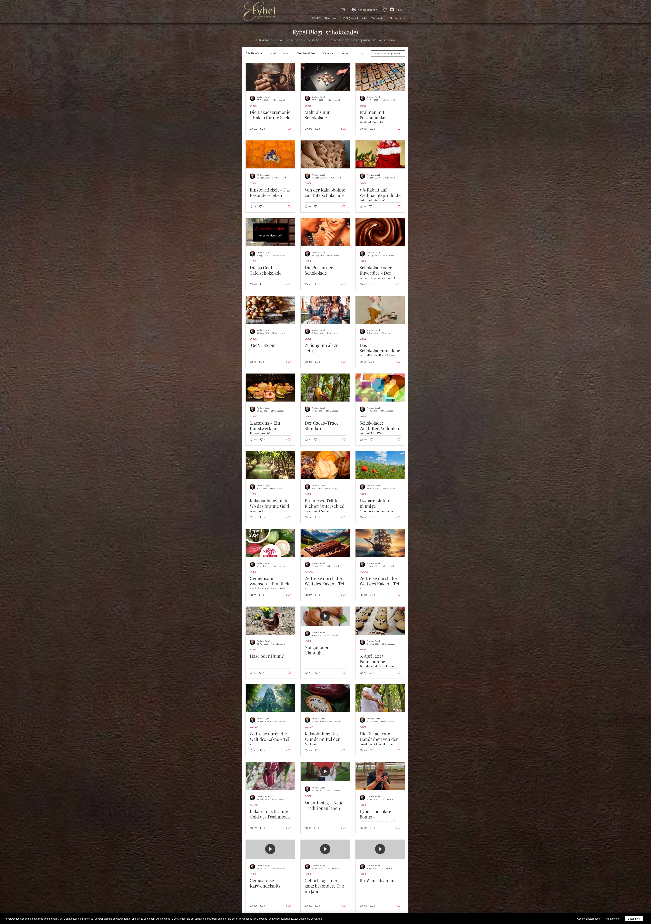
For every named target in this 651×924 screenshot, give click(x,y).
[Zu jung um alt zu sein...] (325, 310)
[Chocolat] (325, 232)
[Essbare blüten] (380, 465)
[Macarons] (270, 388)
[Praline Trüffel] (325, 465)
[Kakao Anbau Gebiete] (270, 465)
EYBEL (253, 105)
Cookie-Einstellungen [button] (588, 918)
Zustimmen (634, 918)
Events (344, 53)
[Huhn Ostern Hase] (270, 621)
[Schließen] (647, 918)
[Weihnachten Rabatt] (380, 154)
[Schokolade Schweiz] (325, 543)
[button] (385, 10)
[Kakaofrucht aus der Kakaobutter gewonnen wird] (325, 698)
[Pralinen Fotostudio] (325, 77)
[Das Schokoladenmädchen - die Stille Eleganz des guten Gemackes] (380, 310)
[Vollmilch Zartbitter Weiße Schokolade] (380, 388)
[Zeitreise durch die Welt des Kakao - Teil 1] (270, 698)
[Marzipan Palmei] (380, 621)
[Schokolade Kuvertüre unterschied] (380, 232)
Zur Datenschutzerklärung (308, 918)
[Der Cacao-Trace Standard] (325, 388)
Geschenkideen (306, 53)
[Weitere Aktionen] (290, 98)
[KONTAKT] (342, 10)
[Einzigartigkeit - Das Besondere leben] (270, 154)
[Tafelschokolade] (270, 232)
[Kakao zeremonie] (270, 77)
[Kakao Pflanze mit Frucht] (270, 776)
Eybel (272, 53)
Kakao (286, 53)
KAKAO (309, 571)
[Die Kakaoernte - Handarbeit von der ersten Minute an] (380, 698)
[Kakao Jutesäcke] (325, 154)
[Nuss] (270, 310)
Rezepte (328, 53)
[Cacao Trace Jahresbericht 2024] (270, 543)
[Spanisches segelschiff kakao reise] (380, 543)
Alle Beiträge (253, 53)
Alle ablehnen (613, 918)
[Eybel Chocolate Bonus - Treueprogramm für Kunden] (380, 776)
